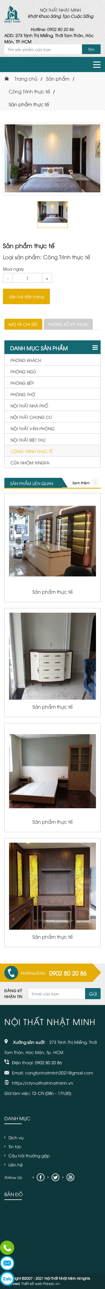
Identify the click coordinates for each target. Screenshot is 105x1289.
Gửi (93, 993)
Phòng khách (25, 360)
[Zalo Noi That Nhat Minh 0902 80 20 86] (7, 1279)
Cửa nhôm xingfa (29, 462)
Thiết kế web (31, 1283)
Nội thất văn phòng (32, 428)
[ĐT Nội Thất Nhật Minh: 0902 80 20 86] (7, 1248)
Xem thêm (81, 482)
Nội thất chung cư (31, 417)
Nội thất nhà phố (29, 405)
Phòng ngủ (23, 371)
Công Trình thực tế (31, 451)
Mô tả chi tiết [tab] (23, 324)
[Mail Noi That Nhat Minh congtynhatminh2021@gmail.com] (7, 1263)
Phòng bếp (22, 383)
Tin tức (15, 1146)
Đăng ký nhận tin (13, 993)
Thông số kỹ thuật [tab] (68, 324)
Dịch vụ (16, 1137)
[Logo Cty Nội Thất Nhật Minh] (12, 13)
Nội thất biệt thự (27, 440)
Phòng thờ (22, 394)
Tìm (91, 49)
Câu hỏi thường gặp (29, 1155)
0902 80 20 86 (60, 29)
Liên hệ (15, 1164)
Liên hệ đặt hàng (26, 296)
